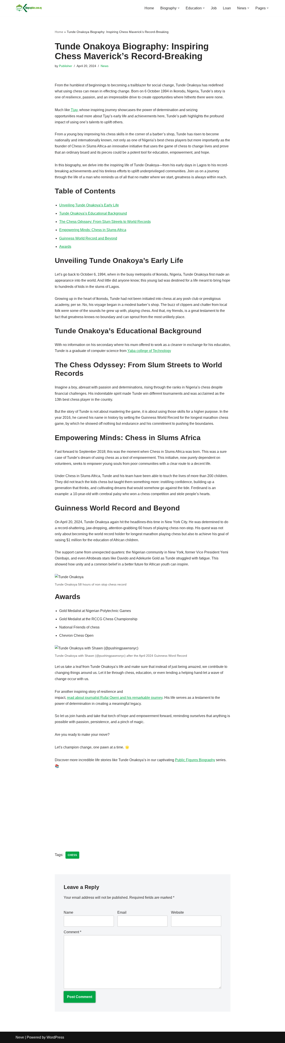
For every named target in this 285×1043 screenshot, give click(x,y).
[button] (178, 8)
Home (149, 8)
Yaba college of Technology (149, 351)
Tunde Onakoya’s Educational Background (93, 213)
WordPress (55, 1037)
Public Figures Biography (195, 760)
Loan (227, 8)
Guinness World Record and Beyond (88, 238)
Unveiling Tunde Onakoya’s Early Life (89, 205)
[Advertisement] (142, 807)
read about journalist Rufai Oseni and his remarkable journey (115, 697)
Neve (20, 1037)
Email (121, 912)
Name (68, 912)
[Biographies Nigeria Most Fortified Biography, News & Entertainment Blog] (29, 8)
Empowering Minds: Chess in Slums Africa (92, 230)
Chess (72, 855)
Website (177, 912)
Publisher (65, 66)
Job (214, 8)
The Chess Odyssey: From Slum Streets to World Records (105, 222)
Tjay (74, 110)
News (104, 66)
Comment (72, 932)
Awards (65, 246)
